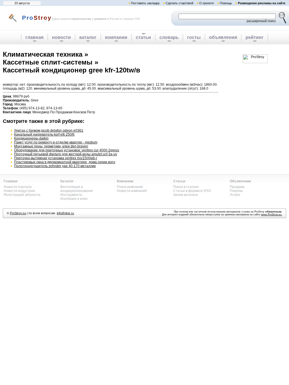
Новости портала (18, 187)
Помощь (226, 3)
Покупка (236, 191)
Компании (125, 181)
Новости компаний (132, 191)
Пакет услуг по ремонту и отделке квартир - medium (55, 142)
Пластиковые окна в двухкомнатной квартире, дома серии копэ (64, 162)
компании (116, 37)
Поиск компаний (130, 187)
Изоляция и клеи (73, 199)
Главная (10, 181)
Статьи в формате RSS (192, 191)
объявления (223, 37)
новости (61, 37)
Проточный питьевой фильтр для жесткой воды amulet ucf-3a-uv (65, 154)
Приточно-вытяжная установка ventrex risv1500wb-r (55, 158)
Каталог (67, 181)
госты (194, 37)
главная (34, 37)
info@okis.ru (65, 213)
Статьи (179, 181)
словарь (169, 37)
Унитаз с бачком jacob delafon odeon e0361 (48, 130)
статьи (143, 37)
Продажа (237, 187)
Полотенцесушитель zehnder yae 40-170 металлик (55, 166)
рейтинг (255, 37)
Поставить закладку (145, 3)
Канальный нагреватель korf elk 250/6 (44, 134)
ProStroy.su (18, 213)
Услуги (235, 195)
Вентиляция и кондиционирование (76, 189)
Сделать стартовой (179, 3)
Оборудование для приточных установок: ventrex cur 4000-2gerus (66, 150)
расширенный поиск (261, 21)
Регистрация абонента (22, 195)
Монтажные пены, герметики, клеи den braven (51, 146)
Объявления (240, 181)
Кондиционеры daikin (31, 138)
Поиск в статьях (186, 187)
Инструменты (71, 195)
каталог (88, 37)
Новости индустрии (19, 191)
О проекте (206, 3)
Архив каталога (185, 195)
